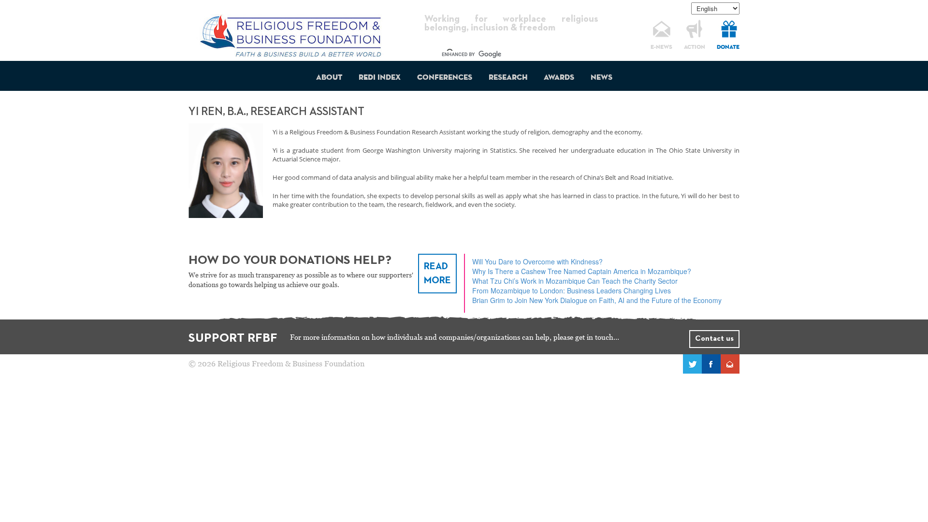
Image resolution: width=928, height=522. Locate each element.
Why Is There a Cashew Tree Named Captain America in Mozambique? (581, 271)
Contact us (714, 339)
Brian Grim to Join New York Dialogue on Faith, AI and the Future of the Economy (597, 300)
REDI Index (380, 78)
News (601, 78)
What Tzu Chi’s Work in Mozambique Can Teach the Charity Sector (575, 281)
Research (508, 78)
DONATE (728, 47)
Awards (559, 78)
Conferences (444, 78)
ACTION (694, 47)
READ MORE (437, 273)
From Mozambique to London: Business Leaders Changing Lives (571, 290)
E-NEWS (661, 47)
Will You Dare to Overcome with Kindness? (537, 261)
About (329, 78)
